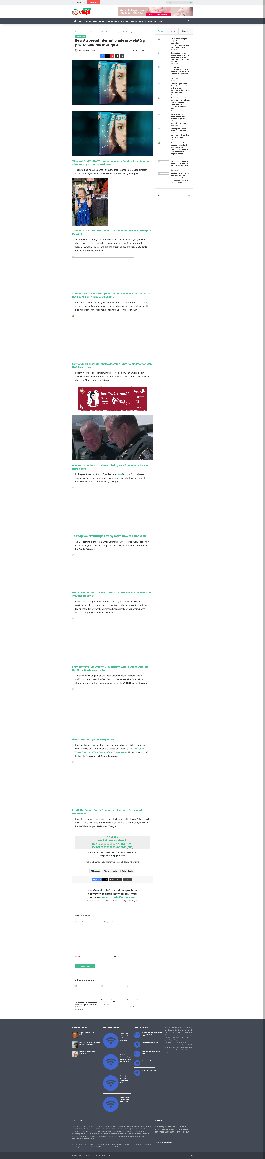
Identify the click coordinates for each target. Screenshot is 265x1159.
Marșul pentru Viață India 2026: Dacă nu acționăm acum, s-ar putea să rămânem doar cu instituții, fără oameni (180, 133)
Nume (77, 948)
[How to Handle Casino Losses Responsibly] (111, 1111)
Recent (160, 31)
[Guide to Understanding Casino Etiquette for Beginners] (111, 1069)
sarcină (88, 21)
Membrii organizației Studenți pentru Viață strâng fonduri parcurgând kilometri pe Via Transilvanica (180, 88)
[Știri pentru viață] (81, 11)
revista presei (86, 32)
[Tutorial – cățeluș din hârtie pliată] (137, 1056)
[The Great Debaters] (137, 1066)
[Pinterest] (112, 56)
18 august (96, 871)
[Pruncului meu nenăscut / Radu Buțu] (75, 1056)
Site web (117, 957)
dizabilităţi (103, 21)
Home (78, 32)
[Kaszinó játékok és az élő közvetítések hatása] (111, 1090)
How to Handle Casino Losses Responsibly (125, 1099)
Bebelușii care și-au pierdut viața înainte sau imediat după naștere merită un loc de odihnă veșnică (180, 57)
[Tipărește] (122, 56)
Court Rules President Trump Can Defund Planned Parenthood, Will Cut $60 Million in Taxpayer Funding (111, 295)
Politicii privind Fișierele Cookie (109, 1147)
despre (81, 21)
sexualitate (142, 21)
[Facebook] (102, 56)
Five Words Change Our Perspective (93, 739)
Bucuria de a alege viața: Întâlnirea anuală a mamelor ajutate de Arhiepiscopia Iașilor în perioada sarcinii (180, 177)
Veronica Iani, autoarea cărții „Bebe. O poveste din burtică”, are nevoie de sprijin (180, 164)
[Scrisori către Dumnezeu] (137, 1047)
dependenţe (152, 21)
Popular (172, 31)
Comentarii (186, 31)
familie (110, 21)
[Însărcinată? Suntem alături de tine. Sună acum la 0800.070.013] (112, 398)
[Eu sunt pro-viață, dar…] (137, 1075)
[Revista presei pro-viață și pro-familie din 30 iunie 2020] (112, 991)
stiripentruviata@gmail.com (117, 897)
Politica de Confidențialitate (163, 1142)
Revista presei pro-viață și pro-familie (119, 871)
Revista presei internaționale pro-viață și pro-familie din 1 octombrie (138, 1002)
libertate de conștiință (122, 21)
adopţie (95, 21)
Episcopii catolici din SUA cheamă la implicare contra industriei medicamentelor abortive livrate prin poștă (180, 103)
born (119, 474)
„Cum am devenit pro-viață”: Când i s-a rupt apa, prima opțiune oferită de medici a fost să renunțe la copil (180, 43)
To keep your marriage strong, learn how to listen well (109, 536)
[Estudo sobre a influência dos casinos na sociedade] (111, 1048)
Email (77, 957)
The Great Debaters (148, 1061)
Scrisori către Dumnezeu (150, 1042)
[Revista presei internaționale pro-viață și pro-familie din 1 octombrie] (138, 991)
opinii (160, 21)
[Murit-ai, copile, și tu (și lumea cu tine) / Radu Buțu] (75, 1047)
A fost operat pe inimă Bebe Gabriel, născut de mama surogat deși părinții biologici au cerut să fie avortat (180, 118)
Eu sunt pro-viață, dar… (149, 1070)
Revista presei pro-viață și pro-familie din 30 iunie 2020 (112, 1001)
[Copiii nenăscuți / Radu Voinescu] (75, 1038)
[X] (107, 56)
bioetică (134, 21)
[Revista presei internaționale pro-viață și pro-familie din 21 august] (86, 993)
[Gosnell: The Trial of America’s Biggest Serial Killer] (137, 1038)
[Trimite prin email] (117, 56)
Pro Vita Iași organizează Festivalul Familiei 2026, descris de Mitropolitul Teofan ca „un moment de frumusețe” (180, 72)
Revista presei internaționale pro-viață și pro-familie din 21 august (86, 1005)
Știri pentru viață (84, 50)
